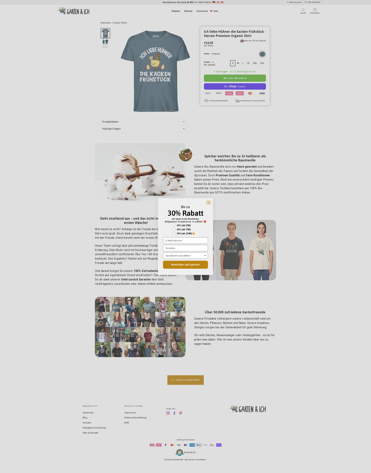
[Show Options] (205, 256)
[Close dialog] (208, 202)
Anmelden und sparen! (185, 264)
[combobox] (185, 256)
